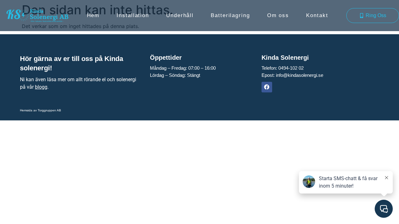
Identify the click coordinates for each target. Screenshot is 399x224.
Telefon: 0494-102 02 (283, 68)
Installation (133, 15)
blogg (41, 87)
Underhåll (180, 15)
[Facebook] (267, 87)
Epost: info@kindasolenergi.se (292, 75)
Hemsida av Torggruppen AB (40, 110)
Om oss (278, 15)
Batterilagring (230, 15)
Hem (93, 15)
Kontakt (317, 15)
